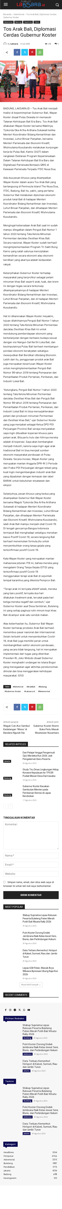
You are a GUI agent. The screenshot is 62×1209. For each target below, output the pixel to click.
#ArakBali (31, 686)
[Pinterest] (32, 52)
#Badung (43, 686)
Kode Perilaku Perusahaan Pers (31, 1194)
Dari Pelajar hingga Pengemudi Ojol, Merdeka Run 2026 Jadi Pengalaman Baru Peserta (39, 755)
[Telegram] (15, 1010)
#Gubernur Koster (13, 691)
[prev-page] (5, 806)
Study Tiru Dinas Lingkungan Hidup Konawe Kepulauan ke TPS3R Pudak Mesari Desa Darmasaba (41, 772)
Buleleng (27, 1038)
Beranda (7, 14)
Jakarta (7, 761)
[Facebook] (17, 52)
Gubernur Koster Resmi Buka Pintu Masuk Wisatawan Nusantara (46, 729)
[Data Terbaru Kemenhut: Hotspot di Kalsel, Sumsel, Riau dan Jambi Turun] (11, 954)
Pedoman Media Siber (26, 1189)
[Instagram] (10, 1010)
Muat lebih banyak (29, 984)
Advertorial (19, 14)
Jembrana (28, 1054)
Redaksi (10, 1189)
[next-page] (11, 806)
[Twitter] (24, 52)
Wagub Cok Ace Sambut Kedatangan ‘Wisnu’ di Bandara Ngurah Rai (16, 729)
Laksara (14, 43)
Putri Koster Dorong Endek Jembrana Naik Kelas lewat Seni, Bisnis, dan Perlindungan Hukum (40, 936)
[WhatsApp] (40, 52)
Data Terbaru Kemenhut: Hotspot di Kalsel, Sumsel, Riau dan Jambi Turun (40, 953)
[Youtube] (28, 1010)
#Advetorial (18, 686)
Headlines (28, 22)
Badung (18, 22)
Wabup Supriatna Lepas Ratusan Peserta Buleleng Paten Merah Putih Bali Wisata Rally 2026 (40, 918)
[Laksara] (5, 43)
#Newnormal (44, 691)
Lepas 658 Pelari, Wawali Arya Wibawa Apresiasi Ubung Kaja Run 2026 (40, 971)
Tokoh (37, 22)
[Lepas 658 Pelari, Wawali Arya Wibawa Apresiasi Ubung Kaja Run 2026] (11, 972)
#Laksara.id (29, 691)
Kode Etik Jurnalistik (39, 1192)
